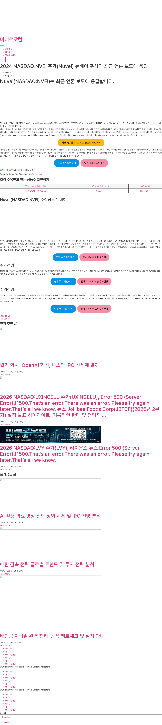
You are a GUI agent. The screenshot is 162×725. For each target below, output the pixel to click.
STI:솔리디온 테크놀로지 (100, 186)
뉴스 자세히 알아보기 (94, 163)
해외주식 (8, 49)
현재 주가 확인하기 (66, 163)
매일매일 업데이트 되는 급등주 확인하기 (81, 142)
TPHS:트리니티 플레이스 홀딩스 (36, 186)
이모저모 (8, 52)
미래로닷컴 (11, 39)
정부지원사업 (10, 55)
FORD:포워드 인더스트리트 (36, 191)
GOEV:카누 (100, 191)
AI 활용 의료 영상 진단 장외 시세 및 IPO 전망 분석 (50, 516)
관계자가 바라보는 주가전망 (94, 281)
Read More (5, 374)
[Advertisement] (76, 17)
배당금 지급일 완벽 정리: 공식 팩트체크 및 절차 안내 (52, 636)
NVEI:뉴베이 (145, 186)
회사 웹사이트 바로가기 (94, 257)
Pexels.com (37, 174)
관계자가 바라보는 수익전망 (94, 308)
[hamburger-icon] (2, 46)
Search (3, 713)
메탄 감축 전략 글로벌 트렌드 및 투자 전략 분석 (47, 564)
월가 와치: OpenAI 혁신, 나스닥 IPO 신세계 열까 (49, 365)
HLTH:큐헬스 (145, 191)
